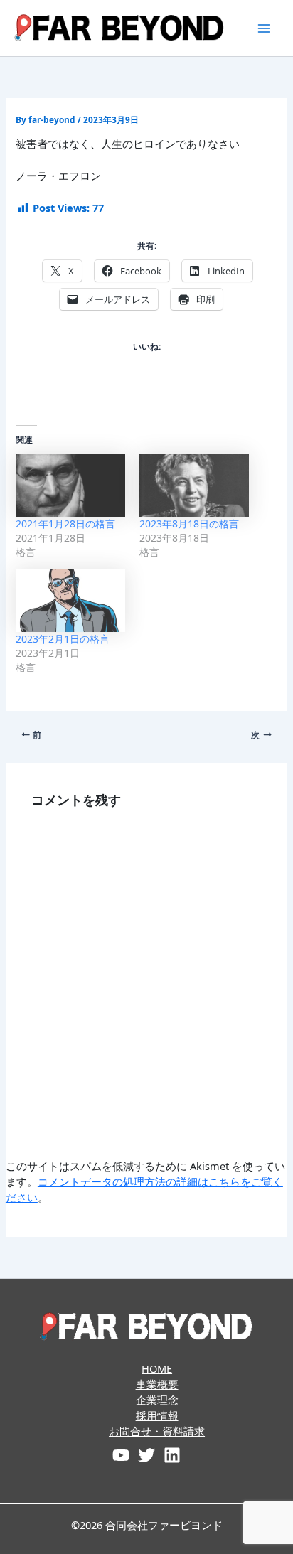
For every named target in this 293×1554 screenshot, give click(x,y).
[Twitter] (146, 1455)
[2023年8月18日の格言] (194, 485)
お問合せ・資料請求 (157, 1431)
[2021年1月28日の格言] (70, 485)
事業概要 (157, 1384)
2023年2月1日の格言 (63, 638)
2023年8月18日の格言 (189, 523)
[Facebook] (120, 1455)
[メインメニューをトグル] (264, 28)
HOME (157, 1368)
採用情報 (157, 1415)
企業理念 (157, 1400)
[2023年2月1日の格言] (70, 600)
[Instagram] (172, 1455)
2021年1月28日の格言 (65, 523)
